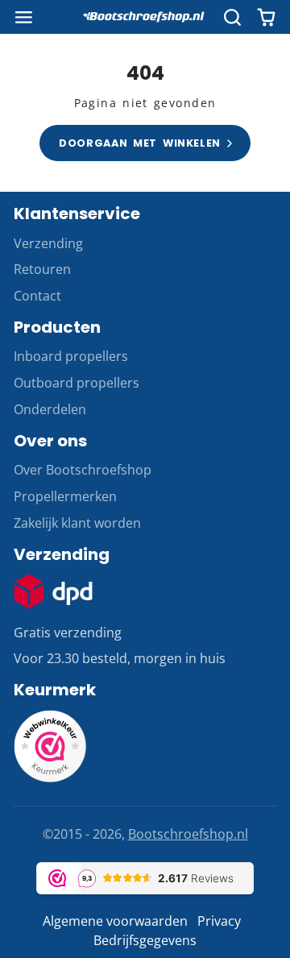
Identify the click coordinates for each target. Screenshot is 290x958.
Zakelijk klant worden (77, 523)
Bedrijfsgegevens (145, 940)
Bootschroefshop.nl (188, 834)
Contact (37, 296)
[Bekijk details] (53, 591)
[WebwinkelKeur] (50, 777)
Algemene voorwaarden (115, 921)
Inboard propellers (71, 356)
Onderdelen (50, 409)
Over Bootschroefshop (82, 470)
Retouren (42, 269)
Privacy (219, 921)
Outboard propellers (76, 383)
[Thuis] (145, 17)
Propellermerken (65, 496)
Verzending (48, 243)
